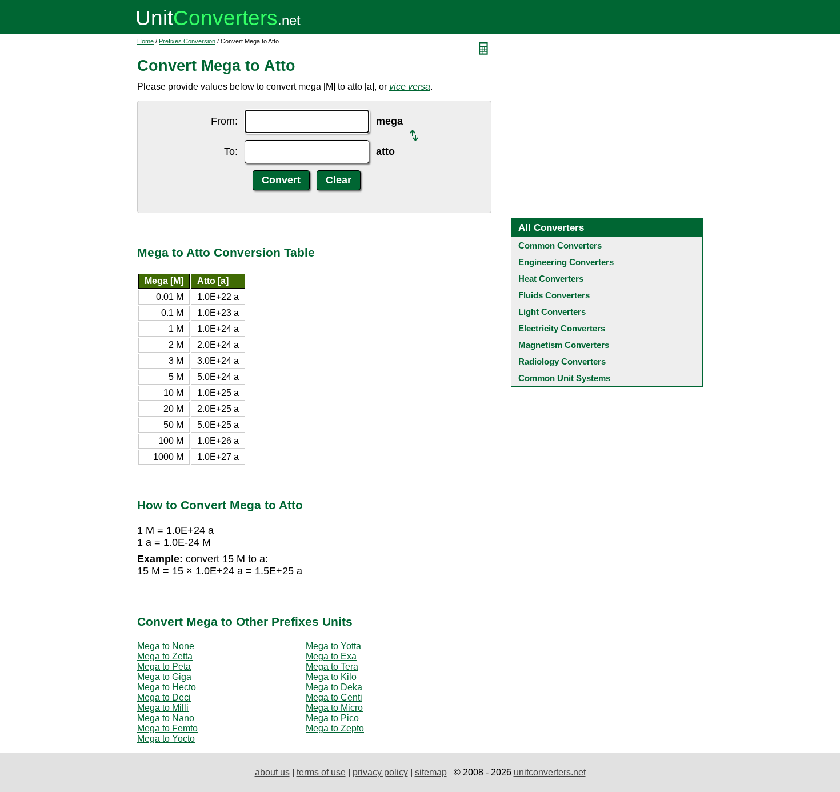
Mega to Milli (163, 708)
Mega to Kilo (331, 677)
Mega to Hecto (166, 687)
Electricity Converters (561, 328)
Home (145, 41)
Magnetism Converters (563, 345)
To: (231, 151)
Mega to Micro (334, 708)
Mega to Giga (164, 677)
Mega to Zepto (335, 728)
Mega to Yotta (333, 646)
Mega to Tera (332, 666)
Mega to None (165, 646)
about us (272, 772)
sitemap (431, 772)
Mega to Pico (332, 718)
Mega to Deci (164, 697)
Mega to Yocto (166, 738)
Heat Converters (550, 278)
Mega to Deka (334, 687)
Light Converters (552, 312)
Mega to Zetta (165, 656)
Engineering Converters (566, 262)
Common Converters (560, 245)
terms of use (321, 772)
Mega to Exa (331, 656)
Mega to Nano (165, 718)
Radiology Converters (562, 361)
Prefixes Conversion (187, 41)
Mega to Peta (164, 666)
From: (224, 121)
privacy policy (380, 772)
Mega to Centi (334, 697)
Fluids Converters (554, 295)
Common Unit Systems (564, 378)
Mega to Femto (167, 728)
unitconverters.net (550, 772)
